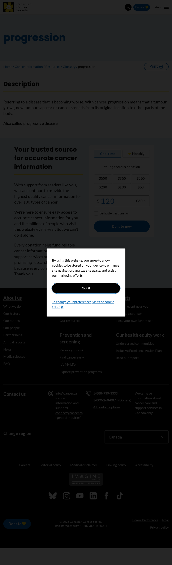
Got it (86, 288)
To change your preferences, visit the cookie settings (83, 304)
